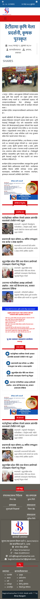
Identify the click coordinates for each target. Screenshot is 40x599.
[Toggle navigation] (5, 18)
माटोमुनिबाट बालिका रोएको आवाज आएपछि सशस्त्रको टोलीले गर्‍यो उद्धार (20, 355)
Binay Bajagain (20, 595)
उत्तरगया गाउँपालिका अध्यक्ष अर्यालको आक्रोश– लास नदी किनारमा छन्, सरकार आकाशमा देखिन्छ (20, 385)
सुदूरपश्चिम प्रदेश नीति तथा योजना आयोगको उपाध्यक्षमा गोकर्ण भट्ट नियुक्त (20, 374)
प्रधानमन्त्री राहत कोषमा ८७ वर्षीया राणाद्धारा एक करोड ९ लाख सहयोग (21, 365)
